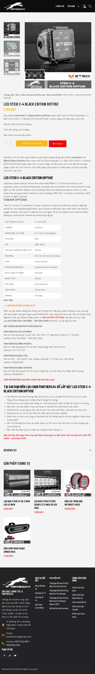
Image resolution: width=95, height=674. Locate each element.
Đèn (18, 95)
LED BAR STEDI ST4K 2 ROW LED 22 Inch (17, 503)
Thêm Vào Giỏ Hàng (32, 143)
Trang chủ (9, 95)
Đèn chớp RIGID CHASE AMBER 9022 (14, 550)
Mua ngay (58, 144)
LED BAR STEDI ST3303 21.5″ (21, 305)
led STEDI (50, 183)
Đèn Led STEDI (54, 95)
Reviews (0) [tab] (10, 450)
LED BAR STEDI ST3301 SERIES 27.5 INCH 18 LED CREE (45, 504)
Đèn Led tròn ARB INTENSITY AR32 (73, 503)
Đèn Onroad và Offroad (33, 95)
